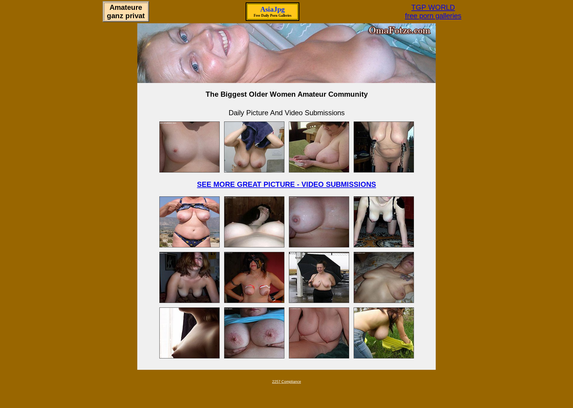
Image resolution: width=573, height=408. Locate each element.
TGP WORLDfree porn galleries (433, 11)
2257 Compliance (286, 382)
